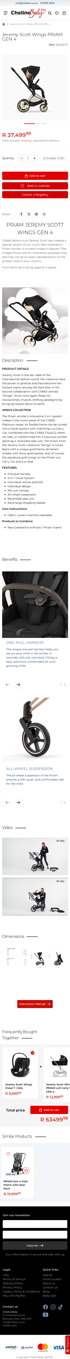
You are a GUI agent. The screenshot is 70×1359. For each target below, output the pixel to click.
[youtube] (45, 1314)
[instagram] (53, 1307)
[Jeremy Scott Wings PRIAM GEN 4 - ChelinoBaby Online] (29, 123)
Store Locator (52, 1279)
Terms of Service (14, 1279)
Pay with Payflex (14, 1295)
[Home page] (3, 24)
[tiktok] (60, 1307)
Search (47, 1275)
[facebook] (45, 1307)
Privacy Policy (12, 1287)
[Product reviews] (16, 45)
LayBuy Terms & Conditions (21, 1291)
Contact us (50, 1287)
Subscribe (32, 1245)
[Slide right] (18, 684)
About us (49, 1283)
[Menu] (5, 13)
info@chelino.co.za (27, 3)
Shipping (26, 140)
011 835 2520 (47, 3)
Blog (46, 1291)
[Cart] (64, 13)
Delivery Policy (13, 1283)
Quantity (8, 158)
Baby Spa (49, 1295)
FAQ (6, 1275)
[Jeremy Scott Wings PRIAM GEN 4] (38, 123)
